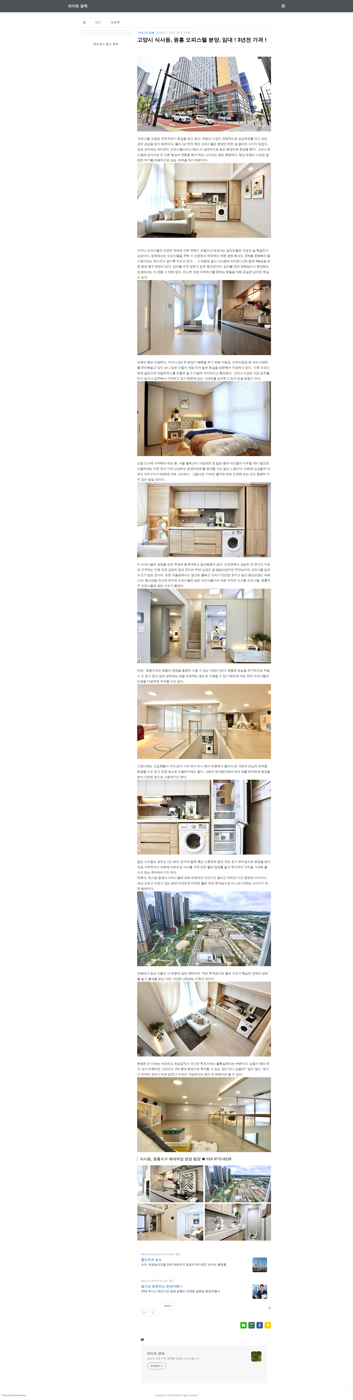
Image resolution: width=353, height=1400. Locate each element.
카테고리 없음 (146, 32)
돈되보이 (161, 32)
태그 (98, 22)
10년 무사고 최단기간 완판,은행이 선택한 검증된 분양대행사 (180, 1291)
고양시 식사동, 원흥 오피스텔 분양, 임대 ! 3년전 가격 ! (202, 40)
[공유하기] (153, 1312)
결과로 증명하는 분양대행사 (162, 1286)
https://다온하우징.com (154, 1280)
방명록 (115, 22)
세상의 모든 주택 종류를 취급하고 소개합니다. (173, 1358)
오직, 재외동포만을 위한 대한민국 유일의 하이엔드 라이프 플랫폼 (183, 1264)
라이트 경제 (78, 6)
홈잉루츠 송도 (151, 1260)
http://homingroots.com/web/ (157, 1254)
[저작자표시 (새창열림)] (269, 1308)
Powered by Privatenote (14, 1395)
